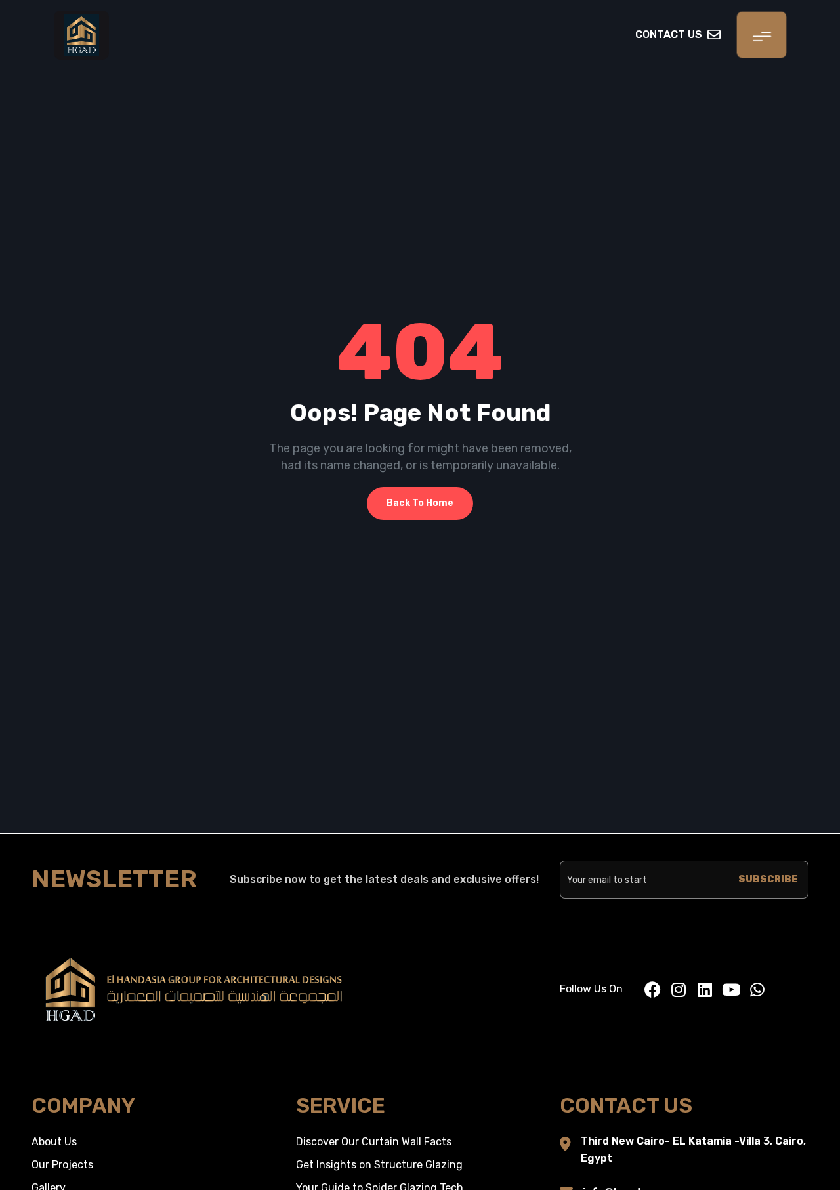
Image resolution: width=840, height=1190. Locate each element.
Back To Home (420, 503)
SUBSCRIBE (767, 879)
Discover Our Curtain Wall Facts (374, 1142)
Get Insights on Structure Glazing (379, 1164)
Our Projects (62, 1164)
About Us (54, 1142)
